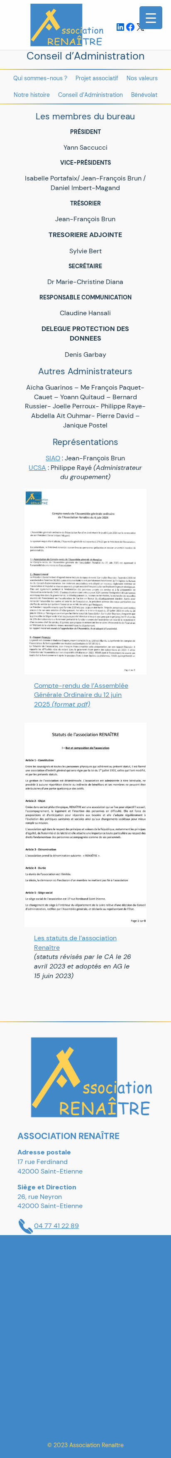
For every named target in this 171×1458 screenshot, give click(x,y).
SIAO (53, 458)
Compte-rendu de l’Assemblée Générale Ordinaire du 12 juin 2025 (81, 695)
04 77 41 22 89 (56, 1225)
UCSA (37, 467)
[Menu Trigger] (150, 17)
